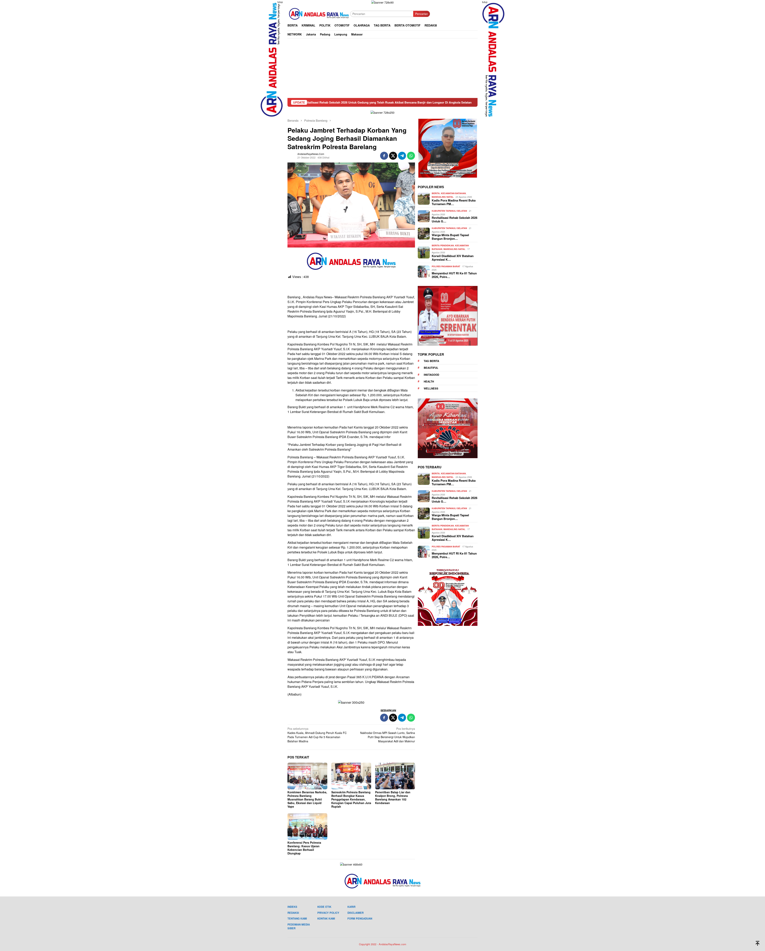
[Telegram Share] (402, 156)
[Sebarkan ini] (384, 156)
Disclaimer (355, 913)
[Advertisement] (382, 68)
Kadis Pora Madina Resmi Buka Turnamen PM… (454, 202)
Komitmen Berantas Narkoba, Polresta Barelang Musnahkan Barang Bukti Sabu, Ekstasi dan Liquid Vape (307, 799)
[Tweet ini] (393, 156)
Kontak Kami (326, 918)
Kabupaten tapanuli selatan (449, 210)
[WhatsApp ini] (411, 156)
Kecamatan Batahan (453, 193)
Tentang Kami (297, 918)
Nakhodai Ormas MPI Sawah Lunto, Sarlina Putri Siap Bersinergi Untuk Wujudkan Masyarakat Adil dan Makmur (387, 735)
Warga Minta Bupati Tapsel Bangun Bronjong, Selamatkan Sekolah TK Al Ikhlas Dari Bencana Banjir (457, 102)
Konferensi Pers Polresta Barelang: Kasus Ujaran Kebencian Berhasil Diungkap (304, 847)
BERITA (436, 193)
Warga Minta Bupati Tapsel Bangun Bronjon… (450, 237)
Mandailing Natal (443, 196)
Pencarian (421, 14)
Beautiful (431, 368)
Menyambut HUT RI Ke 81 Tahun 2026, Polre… (454, 275)
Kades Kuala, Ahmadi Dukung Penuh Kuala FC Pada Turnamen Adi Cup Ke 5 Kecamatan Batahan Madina (317, 735)
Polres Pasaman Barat (446, 266)
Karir (351, 907)
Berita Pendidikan (443, 245)
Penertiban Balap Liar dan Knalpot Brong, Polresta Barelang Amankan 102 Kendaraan (392, 797)
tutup (280, 2)
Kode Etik (324, 907)
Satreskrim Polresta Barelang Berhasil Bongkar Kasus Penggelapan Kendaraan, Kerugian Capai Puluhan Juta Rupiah (351, 799)
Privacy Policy (328, 913)
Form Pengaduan (359, 918)
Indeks (292, 907)
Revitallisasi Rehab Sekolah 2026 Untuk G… (454, 219)
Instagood (431, 375)
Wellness (431, 388)
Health (429, 382)
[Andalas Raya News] (318, 13)
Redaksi (293, 913)
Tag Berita (431, 361)
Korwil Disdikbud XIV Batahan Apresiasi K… (453, 257)
